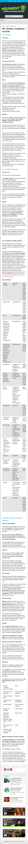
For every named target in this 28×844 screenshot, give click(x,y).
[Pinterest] (5, 769)
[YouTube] (11, 769)
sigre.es (24, 415)
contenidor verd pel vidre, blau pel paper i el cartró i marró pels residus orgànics (13, 275)
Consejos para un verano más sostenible (16, 798)
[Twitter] (8, 769)
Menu (3, 20)
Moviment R (6, 841)
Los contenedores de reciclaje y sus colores (16, 779)
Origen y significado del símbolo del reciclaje (16, 788)
